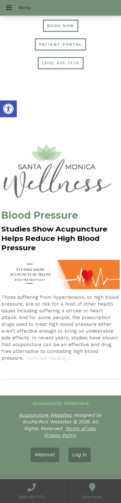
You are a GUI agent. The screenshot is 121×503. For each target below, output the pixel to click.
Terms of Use (80, 429)
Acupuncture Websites (45, 415)
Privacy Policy (60, 435)
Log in (79, 455)
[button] (8, 108)
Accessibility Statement (61, 403)
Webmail (45, 455)
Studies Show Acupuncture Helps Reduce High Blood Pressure (54, 238)
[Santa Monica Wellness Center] (60, 172)
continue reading (48, 358)
